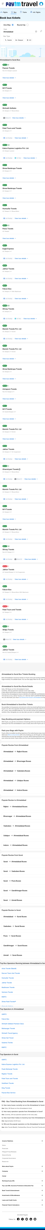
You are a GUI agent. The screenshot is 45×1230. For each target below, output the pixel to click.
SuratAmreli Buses (12, 900)
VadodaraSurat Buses (14, 926)
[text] (4, 12)
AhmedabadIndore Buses (15, 790)
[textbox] (20, 31)
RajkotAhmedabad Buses (15, 806)
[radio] (8, 25)
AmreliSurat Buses (12, 955)
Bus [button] (15, 12)
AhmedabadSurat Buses (15, 916)
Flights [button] (5, 12)
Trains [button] (25, 12)
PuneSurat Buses (12, 936)
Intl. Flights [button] (36, 12)
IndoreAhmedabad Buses (15, 845)
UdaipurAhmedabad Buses (16, 835)
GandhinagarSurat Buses (15, 945)
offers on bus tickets (13, 735)
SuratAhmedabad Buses (15, 861)
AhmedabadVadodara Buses (16, 771)
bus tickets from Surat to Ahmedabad (30, 697)
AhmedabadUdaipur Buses (16, 780)
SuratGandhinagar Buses (15, 890)
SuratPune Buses (12, 881)
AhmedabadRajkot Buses (15, 751)
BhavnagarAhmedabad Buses (17, 816)
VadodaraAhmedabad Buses (16, 826)
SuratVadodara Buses (14, 871)
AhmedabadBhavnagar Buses (17, 761)
